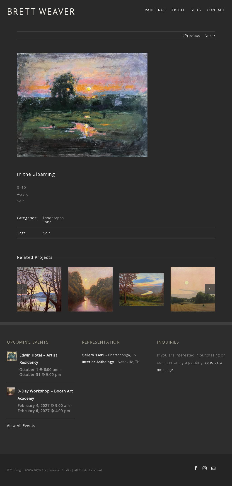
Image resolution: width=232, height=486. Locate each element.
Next (209, 35)
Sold (47, 233)
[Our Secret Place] (90, 289)
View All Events (21, 425)
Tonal (47, 221)
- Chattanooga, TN (109, 355)
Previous (192, 35)
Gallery (40, 285)
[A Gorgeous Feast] (141, 289)
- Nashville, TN (111, 361)
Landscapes (53, 217)
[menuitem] (158, 9)
